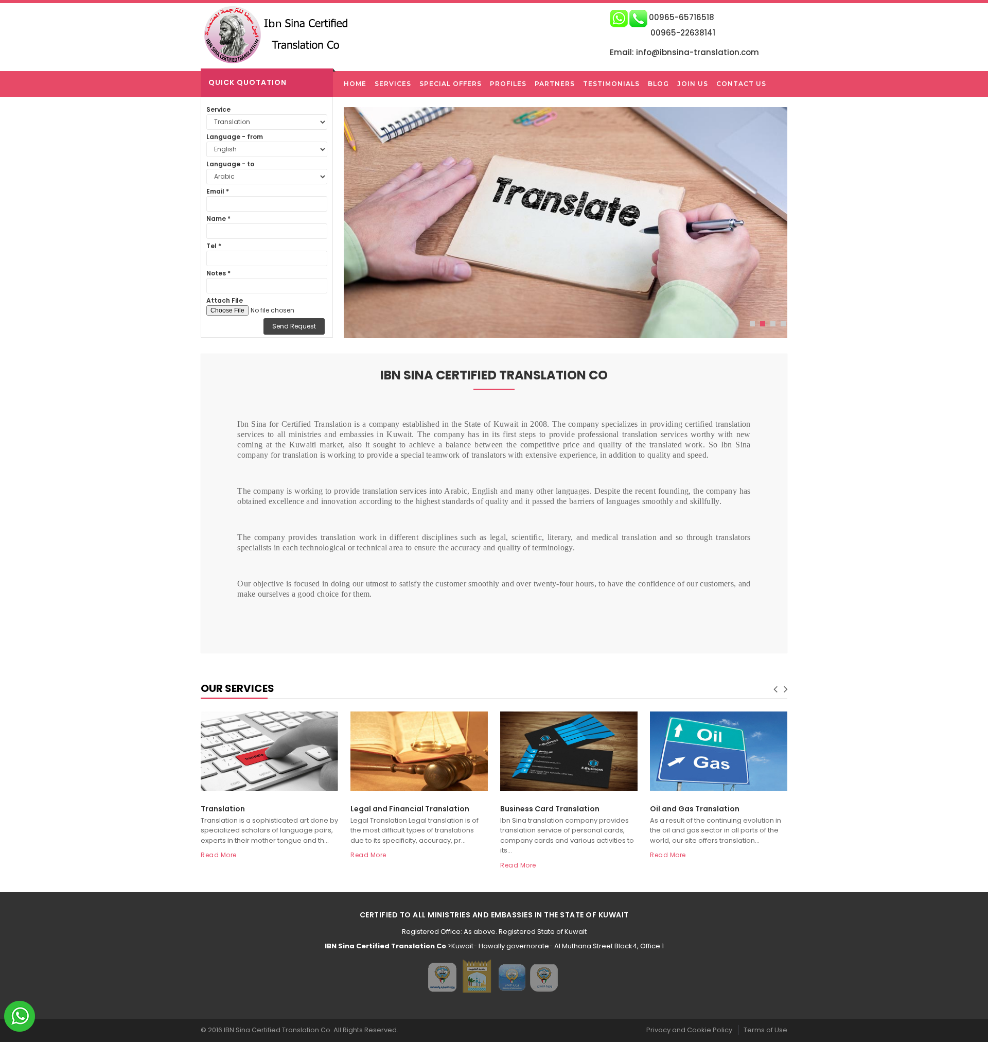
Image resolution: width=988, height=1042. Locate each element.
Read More (219, 854)
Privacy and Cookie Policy (689, 1030)
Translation (223, 809)
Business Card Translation (549, 809)
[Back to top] (977, 1023)
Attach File (224, 300)
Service (218, 109)
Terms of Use (765, 1030)
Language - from (234, 136)
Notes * (218, 273)
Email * (217, 191)
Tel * (213, 245)
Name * (218, 218)
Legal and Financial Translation (409, 809)
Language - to (230, 164)
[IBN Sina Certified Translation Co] (281, 34)
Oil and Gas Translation (694, 809)
